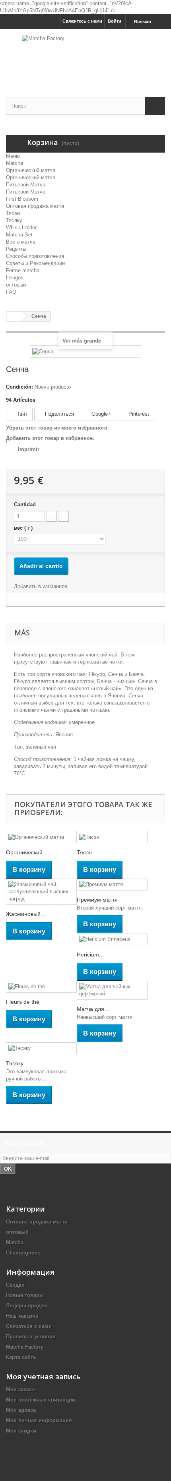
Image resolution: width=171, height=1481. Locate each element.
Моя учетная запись (43, 1376)
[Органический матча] (41, 837)
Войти (114, 21)
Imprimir (28, 449)
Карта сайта (21, 1357)
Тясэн (13, 213)
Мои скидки (21, 1431)
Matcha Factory (24, 1347)
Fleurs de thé (22, 1002)
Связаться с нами (29, 1326)
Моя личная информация (39, 1420)
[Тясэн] (112, 837)
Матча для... (93, 1009)
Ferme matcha (22, 270)
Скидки (15, 1285)
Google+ (100, 414)
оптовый (16, 285)
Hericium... (90, 954)
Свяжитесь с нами (82, 21)
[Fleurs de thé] (41, 987)
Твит (21, 414)
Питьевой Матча (25, 185)
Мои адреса (21, 1410)
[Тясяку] (41, 1048)
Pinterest (138, 414)
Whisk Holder (21, 227)
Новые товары (25, 1295)
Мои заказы (21, 1389)
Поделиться (58, 414)
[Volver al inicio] (14, 316)
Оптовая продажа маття (35, 206)
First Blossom (22, 199)
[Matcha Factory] (85, 56)
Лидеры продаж (26, 1306)
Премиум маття (97, 899)
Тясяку (14, 220)
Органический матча (30, 170)
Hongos (14, 278)
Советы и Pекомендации (35, 263)
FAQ (11, 292)
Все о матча (20, 242)
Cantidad (25, 504)
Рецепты (16, 249)
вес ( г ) (24, 528)
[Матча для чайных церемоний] (112, 990)
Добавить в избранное (40, 586)
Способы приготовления (35, 256)
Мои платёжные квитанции (40, 1400)
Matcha (14, 163)
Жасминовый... (25, 914)
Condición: (19, 387)
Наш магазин (22, 1316)
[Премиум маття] (112, 885)
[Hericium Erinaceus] (112, 939)
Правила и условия (31, 1337)
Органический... (26, 852)
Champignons (23, 1253)
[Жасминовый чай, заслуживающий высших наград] (41, 892)
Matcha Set (19, 235)
